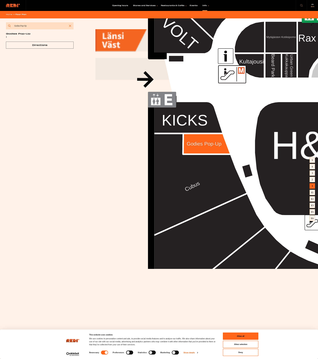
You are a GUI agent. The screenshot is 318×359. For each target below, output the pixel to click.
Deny (240, 352)
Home (9, 14)
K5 (312, 211)
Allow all (240, 336)
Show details (189, 353)
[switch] (129, 353)
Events (194, 5)
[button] (301, 5)
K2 (312, 199)
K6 (312, 218)
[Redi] (13, 5)
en (312, 6)
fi (313, 4)
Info (204, 5)
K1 (312, 192)
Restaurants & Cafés (172, 5)
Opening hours (120, 5)
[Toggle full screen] (312, 24)
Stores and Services (144, 5)
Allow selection (240, 344)
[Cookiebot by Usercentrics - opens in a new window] (73, 354)
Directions (39, 45)
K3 (312, 205)
